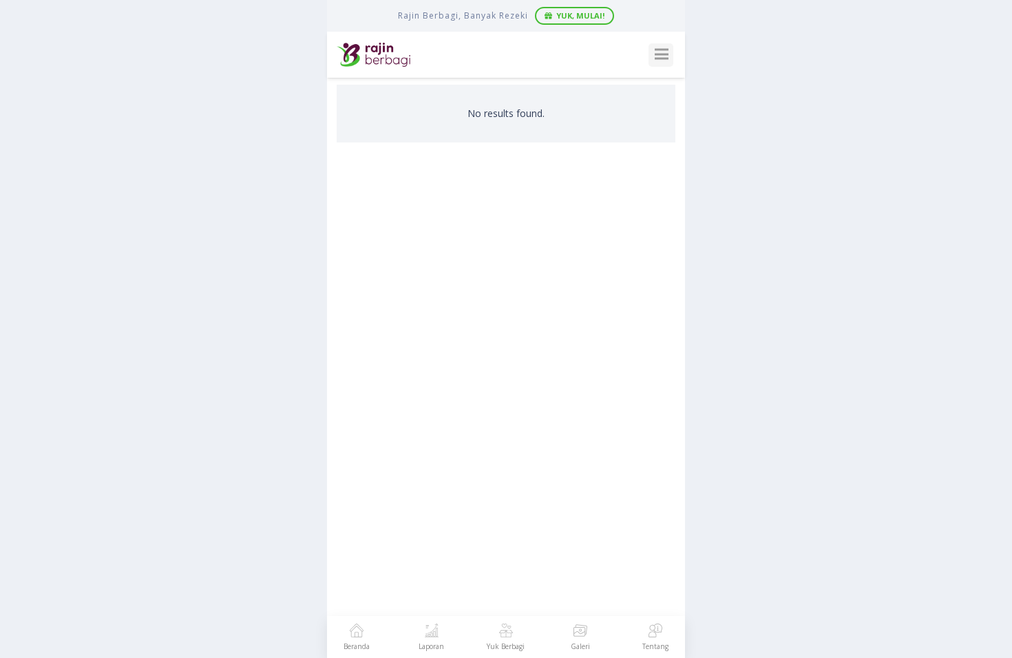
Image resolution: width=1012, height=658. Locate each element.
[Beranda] (356, 631)
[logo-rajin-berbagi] (373, 55)
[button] (661, 55)
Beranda (357, 646)
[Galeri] (580, 631)
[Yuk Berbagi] (506, 631)
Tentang (655, 646)
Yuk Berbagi (506, 646)
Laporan (431, 646)
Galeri (580, 646)
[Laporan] (432, 631)
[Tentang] (655, 631)
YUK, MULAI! (580, 15)
